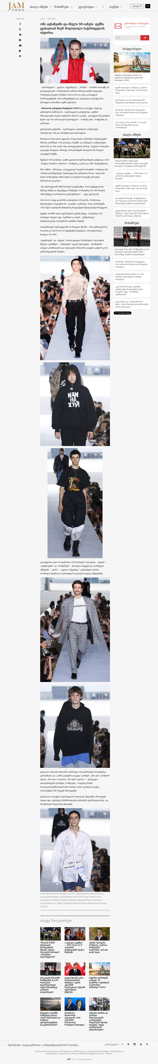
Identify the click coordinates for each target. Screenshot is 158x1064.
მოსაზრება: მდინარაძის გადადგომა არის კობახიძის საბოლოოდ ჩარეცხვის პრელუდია (75, 1019)
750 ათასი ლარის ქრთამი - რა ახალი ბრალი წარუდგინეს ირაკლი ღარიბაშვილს (131, 125)
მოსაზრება (61, 6)
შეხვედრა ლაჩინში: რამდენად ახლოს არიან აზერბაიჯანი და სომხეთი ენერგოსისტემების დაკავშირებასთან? (50, 1019)
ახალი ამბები (39, 6)
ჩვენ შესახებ (14, 1045)
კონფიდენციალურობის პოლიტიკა (60, 1045)
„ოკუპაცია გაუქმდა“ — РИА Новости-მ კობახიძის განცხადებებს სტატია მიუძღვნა (74, 947)
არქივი (43, 19)
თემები (114, 6)
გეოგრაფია (86, 6)
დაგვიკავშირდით (32, 1045)
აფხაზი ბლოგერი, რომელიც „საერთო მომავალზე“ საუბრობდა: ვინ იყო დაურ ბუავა (98, 947)
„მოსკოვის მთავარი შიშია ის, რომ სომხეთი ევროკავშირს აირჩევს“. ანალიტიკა (129, 277)
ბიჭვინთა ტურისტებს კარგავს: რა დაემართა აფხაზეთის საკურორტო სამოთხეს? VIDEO (99, 982)
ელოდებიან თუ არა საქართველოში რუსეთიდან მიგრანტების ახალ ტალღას (131, 101)
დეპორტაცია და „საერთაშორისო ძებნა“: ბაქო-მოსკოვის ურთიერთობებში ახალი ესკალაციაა (131, 304)
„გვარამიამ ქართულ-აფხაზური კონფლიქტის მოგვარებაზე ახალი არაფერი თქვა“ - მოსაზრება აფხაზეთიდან (129, 290)
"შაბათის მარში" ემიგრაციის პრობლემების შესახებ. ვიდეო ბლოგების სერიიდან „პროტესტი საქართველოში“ (49, 950)
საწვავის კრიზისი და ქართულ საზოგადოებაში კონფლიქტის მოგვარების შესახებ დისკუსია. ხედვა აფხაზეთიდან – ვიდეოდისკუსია (98, 1021)
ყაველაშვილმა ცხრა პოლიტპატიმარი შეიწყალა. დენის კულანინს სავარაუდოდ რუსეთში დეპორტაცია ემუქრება (75, 985)
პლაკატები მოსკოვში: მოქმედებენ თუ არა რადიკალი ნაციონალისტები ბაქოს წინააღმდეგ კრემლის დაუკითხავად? (50, 985)
